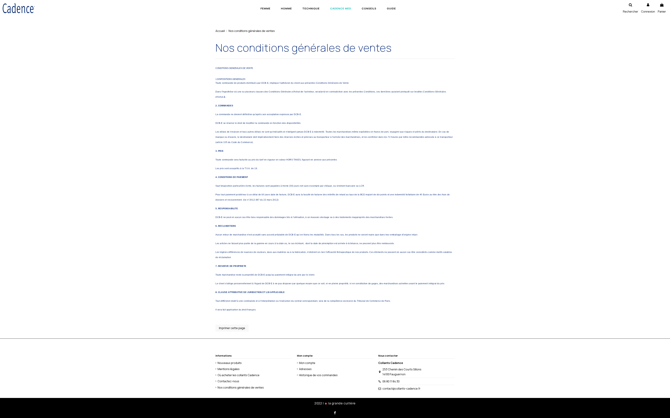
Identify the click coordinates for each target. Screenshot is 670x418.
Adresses (305, 369)
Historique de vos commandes (318, 375)
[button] (391, 8)
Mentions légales (229, 369)
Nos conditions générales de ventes (241, 387)
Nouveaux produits (230, 363)
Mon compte (307, 363)
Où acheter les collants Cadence (238, 375)
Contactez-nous (228, 381)
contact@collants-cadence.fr (401, 388)
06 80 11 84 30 (391, 381)
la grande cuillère (342, 403)
